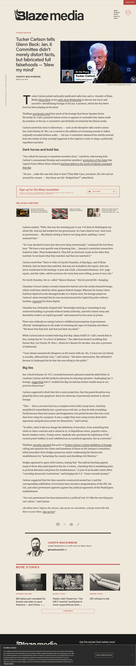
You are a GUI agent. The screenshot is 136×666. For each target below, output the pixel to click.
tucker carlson (23, 33)
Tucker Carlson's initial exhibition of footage (88, 445)
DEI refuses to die (99, 599)
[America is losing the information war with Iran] (60, 213)
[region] (68, 655)
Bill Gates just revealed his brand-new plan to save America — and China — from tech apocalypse (30, 602)
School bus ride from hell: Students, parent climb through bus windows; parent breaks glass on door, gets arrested (40, 210)
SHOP (116, 18)
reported (36, 301)
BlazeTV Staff (59, 594)
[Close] (132, 655)
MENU (128, 12)
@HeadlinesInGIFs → (57, 550)
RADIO (116, 14)
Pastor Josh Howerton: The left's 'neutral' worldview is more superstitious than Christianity (68, 602)
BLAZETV (117, 16)
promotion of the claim (95, 160)
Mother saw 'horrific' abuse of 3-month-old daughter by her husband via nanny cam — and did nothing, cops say (110, 210)
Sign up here (48, 511)
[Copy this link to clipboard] (78, 524)
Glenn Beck (44, 100)
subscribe (130, 2)
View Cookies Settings (104, 655)
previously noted (41, 113)
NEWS (116, 10)
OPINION (117, 12)
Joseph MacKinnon (28, 77)
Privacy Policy (40, 192)
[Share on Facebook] (58, 524)
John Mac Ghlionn (24, 594)
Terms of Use (49, 192)
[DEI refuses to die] (105, 581)
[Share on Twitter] (64, 524)
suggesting (37, 382)
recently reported (42, 445)
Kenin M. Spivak (96, 594)
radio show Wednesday (69, 100)
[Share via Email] (71, 524)
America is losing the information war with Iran (76, 209)
